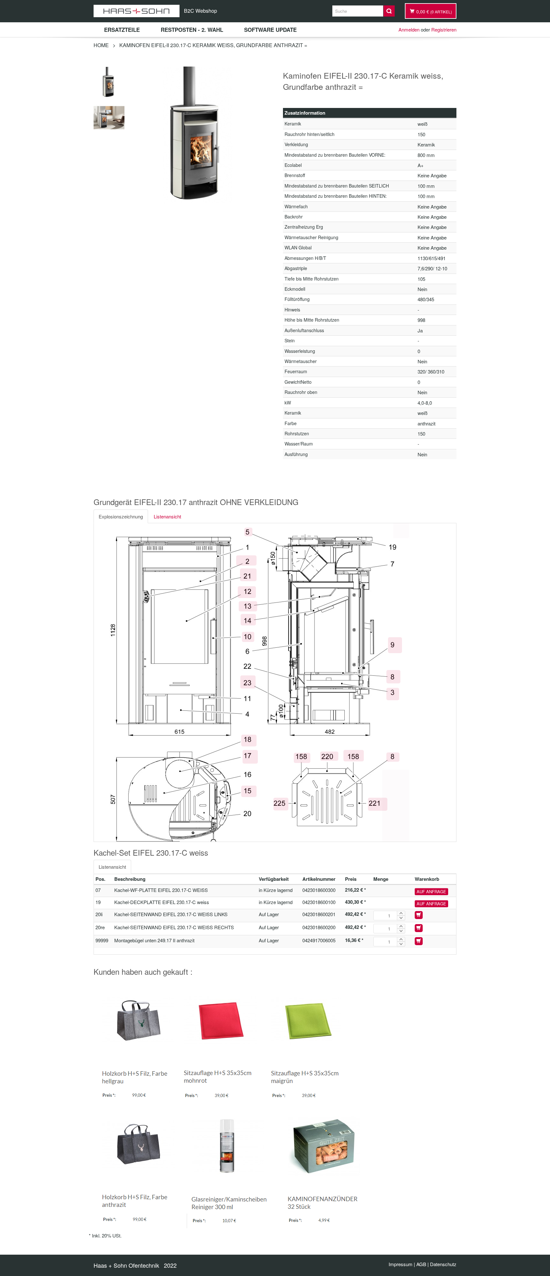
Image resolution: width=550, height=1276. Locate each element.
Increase (401, 913)
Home (101, 45)
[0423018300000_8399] (109, 81)
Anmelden (409, 29)
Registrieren (443, 29)
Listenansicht (167, 516)
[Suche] (389, 11)
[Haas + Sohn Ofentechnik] (137, 11)
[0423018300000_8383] (109, 116)
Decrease (401, 918)
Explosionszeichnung (121, 516)
